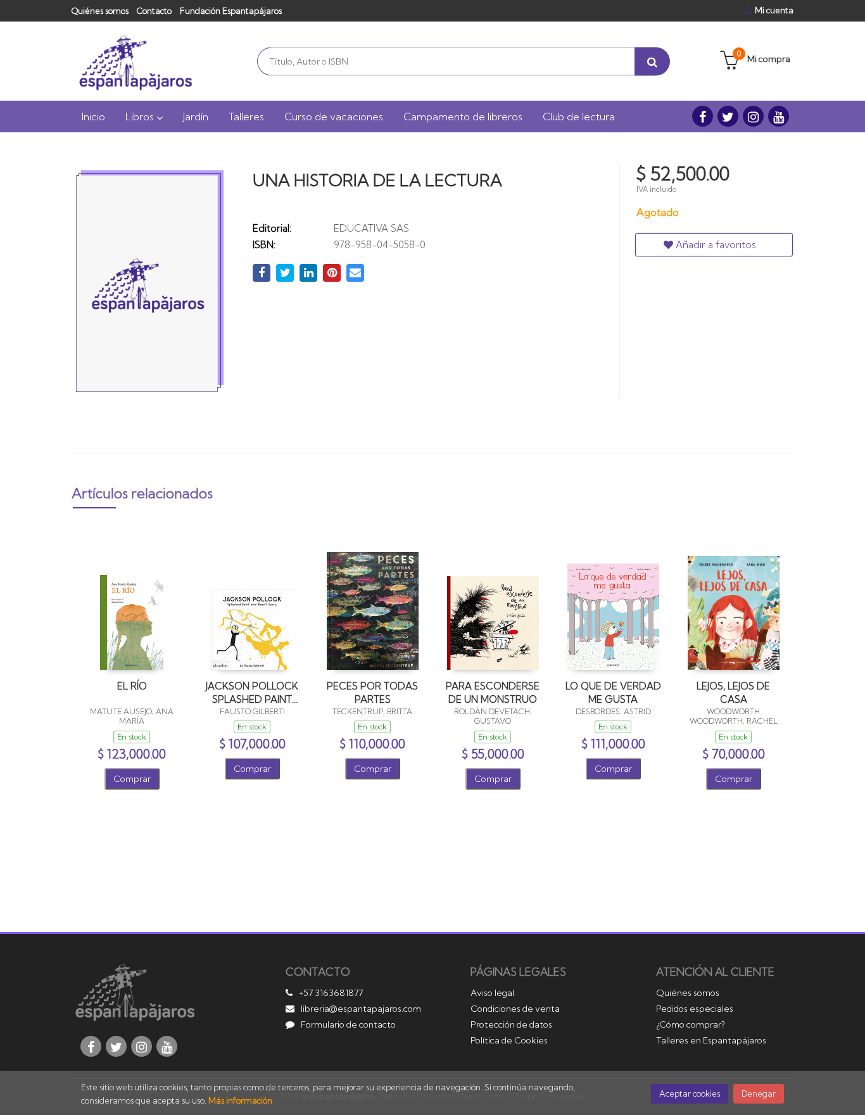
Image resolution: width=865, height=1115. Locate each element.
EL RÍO (132, 686)
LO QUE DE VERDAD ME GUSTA (613, 692)
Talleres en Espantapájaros (711, 1040)
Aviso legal (492, 992)
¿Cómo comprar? (690, 1024)
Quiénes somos (100, 11)
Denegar (759, 1093)
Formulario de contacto (348, 1024)
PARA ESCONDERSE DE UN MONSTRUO (493, 692)
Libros (140, 116)
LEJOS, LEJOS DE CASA (733, 692)
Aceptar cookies (689, 1093)
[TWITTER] (727, 116)
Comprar (132, 778)
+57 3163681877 (331, 992)
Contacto (154, 11)
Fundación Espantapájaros (231, 11)
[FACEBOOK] (702, 116)
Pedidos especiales (694, 1008)
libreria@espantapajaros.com (361, 1008)
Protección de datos (511, 1024)
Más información (240, 1100)
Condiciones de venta (515, 1008)
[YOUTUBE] (778, 116)
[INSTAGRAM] (753, 116)
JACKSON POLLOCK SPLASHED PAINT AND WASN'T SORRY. (252, 692)
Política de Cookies (509, 1040)
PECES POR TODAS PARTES (372, 692)
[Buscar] (652, 61)
